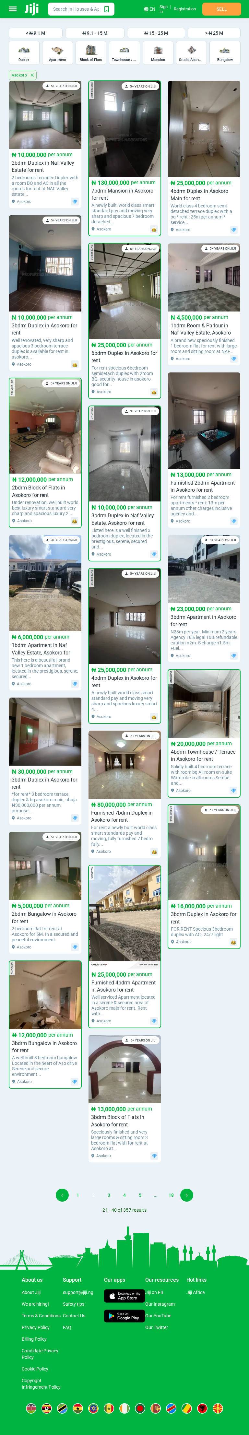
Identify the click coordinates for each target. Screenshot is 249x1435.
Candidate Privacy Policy (40, 1354)
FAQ (67, 1327)
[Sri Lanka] (155, 1408)
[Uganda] (47, 1408)
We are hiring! (35, 1304)
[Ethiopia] (93, 1408)
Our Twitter (156, 1327)
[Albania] (202, 1408)
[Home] (32, 9)
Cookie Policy (35, 1368)
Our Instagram (160, 1304)
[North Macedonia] (218, 1408)
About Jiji (31, 1292)
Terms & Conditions (41, 1315)
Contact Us (74, 1315)
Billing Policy (34, 1339)
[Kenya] (31, 1408)
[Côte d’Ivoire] (124, 1408)
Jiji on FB (154, 1292)
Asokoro (20, 75)
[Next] (186, 1195)
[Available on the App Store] (124, 1296)
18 (171, 1195)
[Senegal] (109, 1408)
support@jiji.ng (78, 1292)
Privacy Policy (36, 1327)
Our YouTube (158, 1315)
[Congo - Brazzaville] (187, 1408)
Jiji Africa (195, 1292)
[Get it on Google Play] (124, 1317)
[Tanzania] (62, 1408)
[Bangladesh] (140, 1408)
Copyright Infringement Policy (41, 1384)
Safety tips (73, 1304)
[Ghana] (78, 1408)
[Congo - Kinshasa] (171, 1408)
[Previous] (62, 1195)
